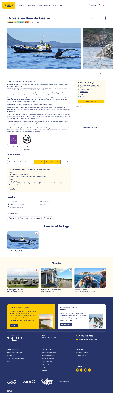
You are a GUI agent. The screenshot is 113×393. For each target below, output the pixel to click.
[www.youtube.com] (85, 370)
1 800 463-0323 (86, 336)
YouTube (48, 218)
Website (82, 97)
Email (81, 94)
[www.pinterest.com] (89, 370)
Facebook (13, 218)
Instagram (24, 218)
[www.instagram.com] (81, 370)
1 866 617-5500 (84, 89)
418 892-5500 (84, 92)
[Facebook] (77, 370)
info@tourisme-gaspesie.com (88, 339)
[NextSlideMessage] (104, 73)
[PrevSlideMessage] (100, 73)
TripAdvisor (37, 218)
